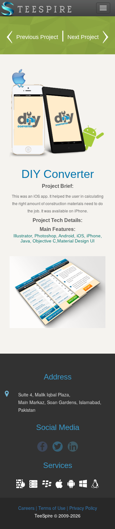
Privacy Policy (83, 508)
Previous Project (37, 37)
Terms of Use (51, 508)
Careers (26, 508)
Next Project (83, 37)
